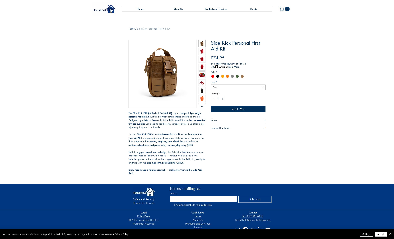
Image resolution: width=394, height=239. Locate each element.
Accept (380, 234)
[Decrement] (213, 98)
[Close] (390, 234)
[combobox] (238, 87)
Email (173, 193)
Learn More (233, 66)
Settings (366, 234)
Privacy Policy (121, 234)
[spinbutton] (218, 98)
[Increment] (223, 98)
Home (132, 28)
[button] (285, 9)
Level (214, 82)
